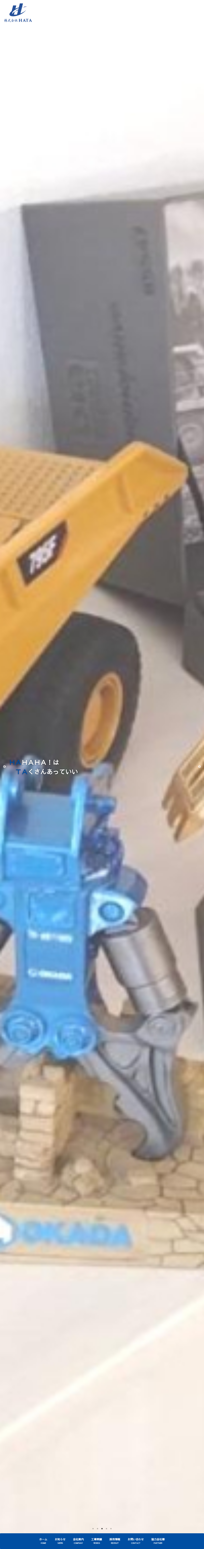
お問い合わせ (136, 1540)
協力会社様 (158, 1540)
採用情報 (114, 1540)
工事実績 (96, 1540)
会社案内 (78, 1540)
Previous (4, 766)
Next (199, 766)
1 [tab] (93, 1528)
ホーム (43, 1540)
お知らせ (60, 1540)
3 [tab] (102, 1528)
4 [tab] (106, 1528)
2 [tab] (97, 1528)
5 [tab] (110, 1528)
